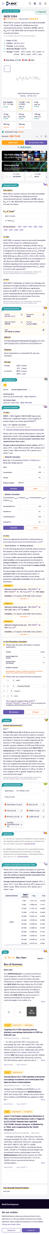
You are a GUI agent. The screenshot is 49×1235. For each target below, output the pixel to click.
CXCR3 (42, 256)
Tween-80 (26, 592)
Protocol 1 (8, 585)
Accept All (30, 1230)
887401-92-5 (19, 43)
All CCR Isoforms (9, 227)
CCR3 (30, 227)
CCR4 (35, 227)
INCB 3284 (6, 1191)
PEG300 (11, 592)
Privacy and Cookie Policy (11, 1224)
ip (23, 283)
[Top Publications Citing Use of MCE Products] (24, 160)
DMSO (31, 421)
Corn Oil (11, 628)
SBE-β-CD (16, 610)
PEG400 (17, 703)
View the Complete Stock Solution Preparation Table (25, 430)
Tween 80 (25, 703)
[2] (27, 298)
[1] (14, 210)
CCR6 (5, 230)
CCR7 (11, 230)
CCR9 (21, 230)
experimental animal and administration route (24, 542)
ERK (17, 267)
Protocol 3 (8, 621)
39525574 (32, 397)
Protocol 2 (8, 603)
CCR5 (40, 227)
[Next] (46, 177)
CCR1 (19, 227)
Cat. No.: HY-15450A (11, 11)
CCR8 (16, 230)
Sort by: (6, 389)
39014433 (28, 403)
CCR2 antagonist (15, 243)
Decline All (11, 1230)
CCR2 (11, 25)
